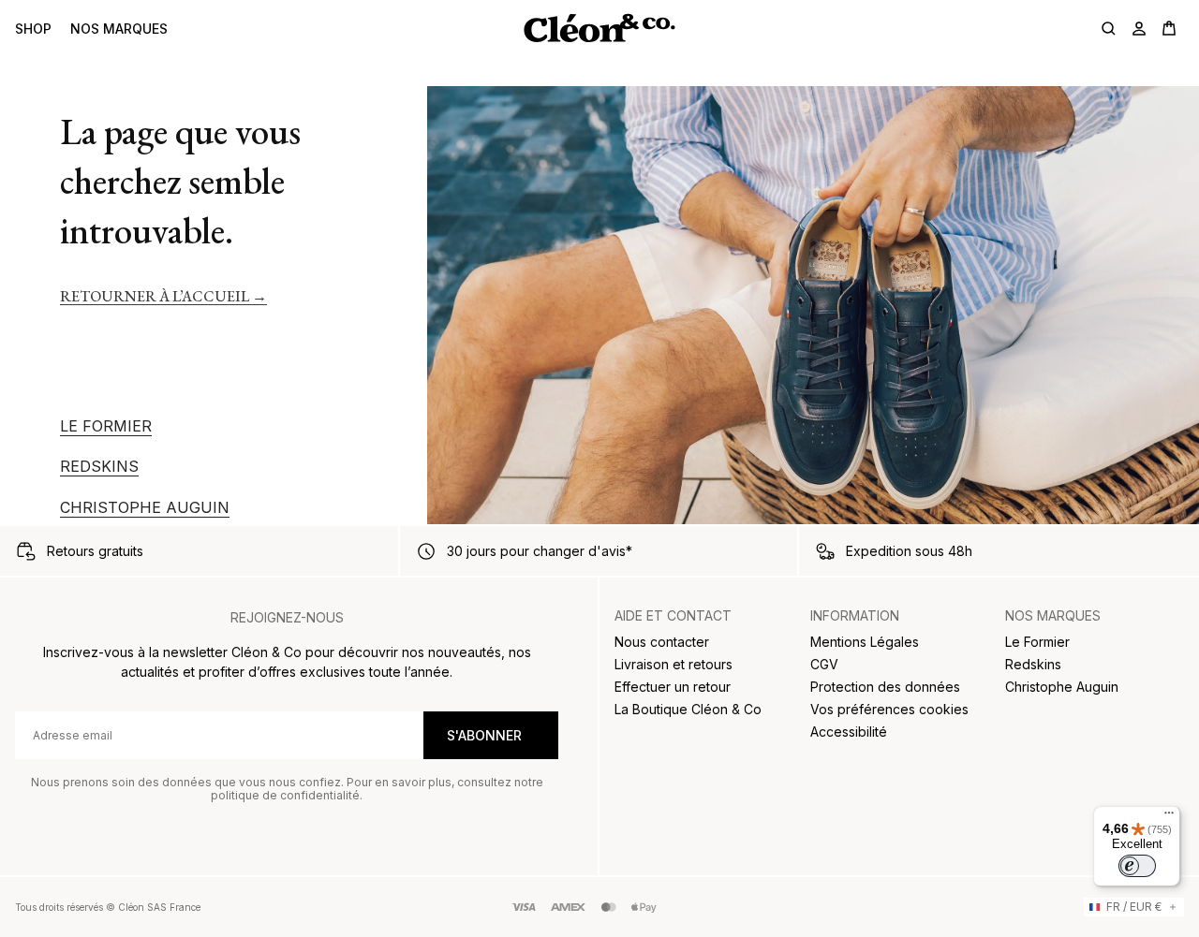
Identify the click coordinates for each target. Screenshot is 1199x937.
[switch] (1137, 866)
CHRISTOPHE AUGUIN (144, 508)
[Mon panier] (1169, 28)
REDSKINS (99, 467)
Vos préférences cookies (889, 709)
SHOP (33, 29)
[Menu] (1169, 817)
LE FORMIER (106, 426)
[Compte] (1139, 28)
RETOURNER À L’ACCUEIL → (163, 296)
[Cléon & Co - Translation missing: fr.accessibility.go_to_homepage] (599, 28)
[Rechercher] (1109, 28)
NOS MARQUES (119, 29)
